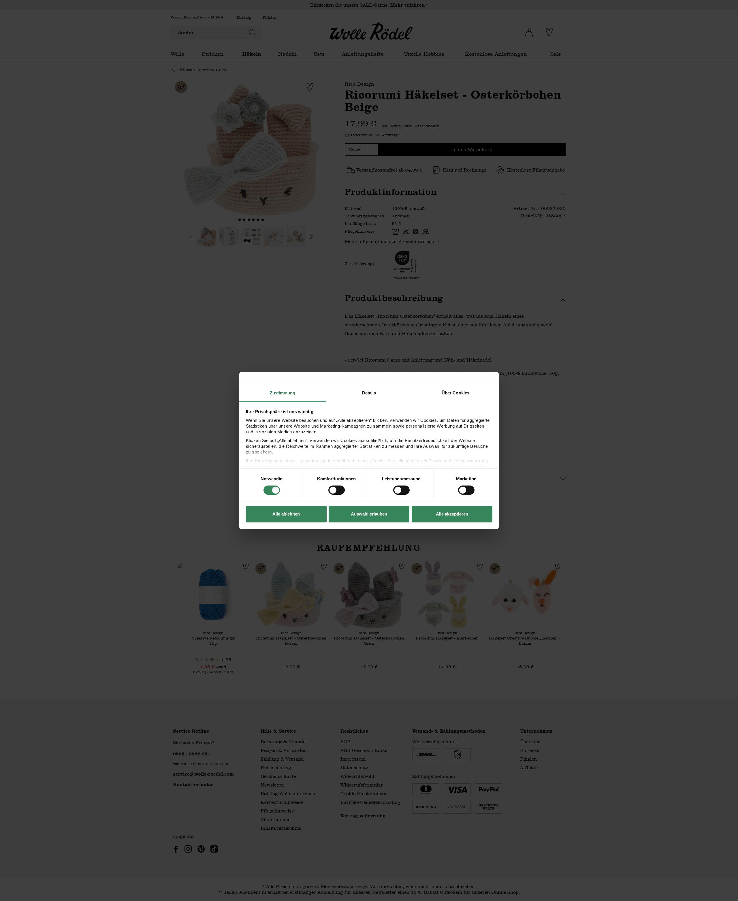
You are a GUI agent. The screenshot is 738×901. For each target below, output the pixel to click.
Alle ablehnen (286, 513)
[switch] (336, 490)
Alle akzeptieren (452, 513)
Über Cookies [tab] (455, 392)
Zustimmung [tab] (282, 392)
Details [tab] (369, 392)
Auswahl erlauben (369, 513)
